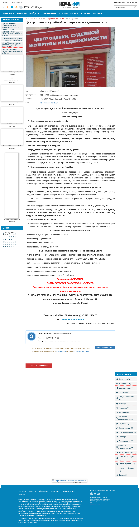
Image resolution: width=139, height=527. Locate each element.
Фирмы (74, 13)
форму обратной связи (81, 351)
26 (3, 246)
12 (3, 242)
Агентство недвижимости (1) (125, 418)
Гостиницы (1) (124, 392)
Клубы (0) (122, 404)
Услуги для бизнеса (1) (126, 469)
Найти (135, 7)
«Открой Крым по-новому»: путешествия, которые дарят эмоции (11, 44)
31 (13, 246)
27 (5, 246)
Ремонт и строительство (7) (125, 446)
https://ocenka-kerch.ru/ (49, 103)
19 (3, 244)
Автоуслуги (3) (124, 379)
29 (9, 246)
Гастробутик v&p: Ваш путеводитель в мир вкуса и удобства (12, 51)
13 (5, 242)
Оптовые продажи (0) (127, 432)
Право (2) (122, 437)
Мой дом (34, 13)
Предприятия (53, 19)
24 (13, 244)
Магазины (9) (124, 408)
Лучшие (63, 13)
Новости (22, 13)
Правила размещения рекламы (100, 499)
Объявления (49, 13)
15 (9, 242)
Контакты (22, 494)
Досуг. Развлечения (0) (126, 398)
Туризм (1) (123, 475)
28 (7, 246)
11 (15, 239)
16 (11, 242)
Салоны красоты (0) (127, 464)
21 (7, 244)
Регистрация (132, 2)
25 (15, 244)
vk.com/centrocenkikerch (72, 319)
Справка (86, 13)
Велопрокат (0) (125, 384)
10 (13, 239)
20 (5, 244)
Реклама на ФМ (68, 491)
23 (11, 244)
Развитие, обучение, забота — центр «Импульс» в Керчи (12, 39)
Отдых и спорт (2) (126, 428)
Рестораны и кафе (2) (127, 452)
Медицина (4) (124, 412)
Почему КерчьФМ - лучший (98, 497)
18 (15, 242)
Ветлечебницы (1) (126, 388)
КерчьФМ (112, 490)
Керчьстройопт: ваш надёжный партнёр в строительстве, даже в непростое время (10, 26)
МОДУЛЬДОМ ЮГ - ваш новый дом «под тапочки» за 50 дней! (12, 33)
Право (62, 19)
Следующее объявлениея (104, 348)
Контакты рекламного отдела (99, 501)
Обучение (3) (124, 424)
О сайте (97, 13)
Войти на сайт (119, 2)
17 (13, 242)
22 (9, 244)
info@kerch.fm (61, 351)
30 (11, 246)
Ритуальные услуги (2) (126, 458)
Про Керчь (8, 13)
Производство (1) (126, 441)
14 (7, 242)
